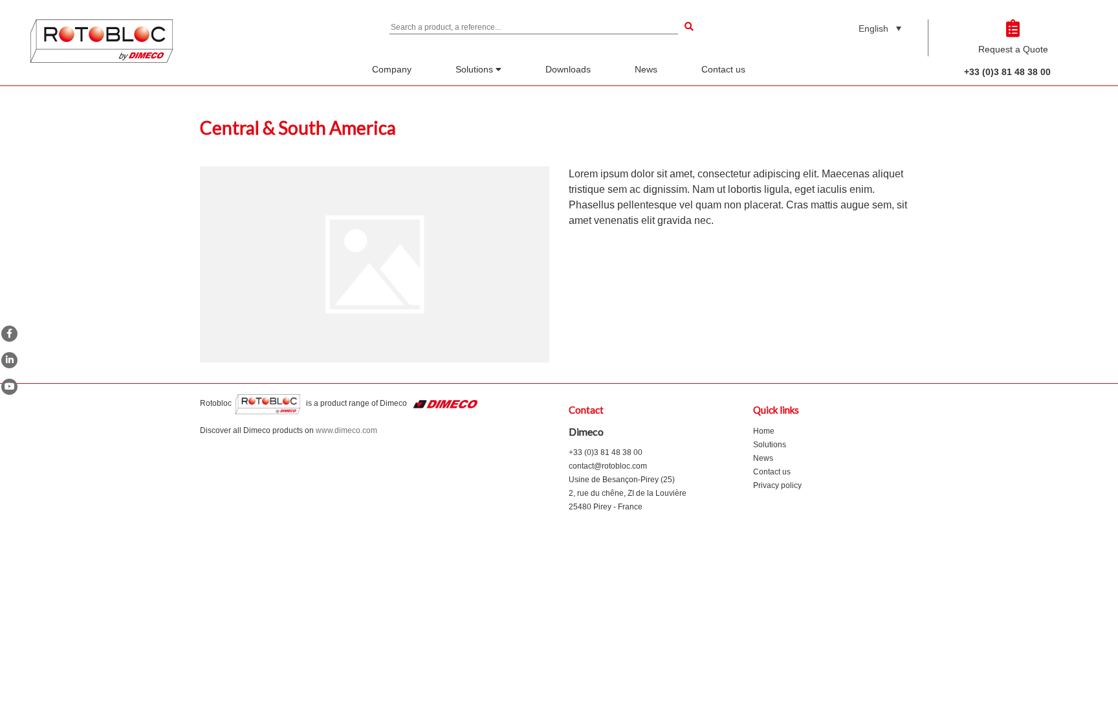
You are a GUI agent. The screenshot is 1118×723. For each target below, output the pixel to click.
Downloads (568, 69)
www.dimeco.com (346, 430)
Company (391, 69)
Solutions (475, 69)
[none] (879, 28)
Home (763, 431)
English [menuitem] (873, 28)
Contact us (723, 69)
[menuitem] (879, 28)
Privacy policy (777, 485)
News (646, 69)
